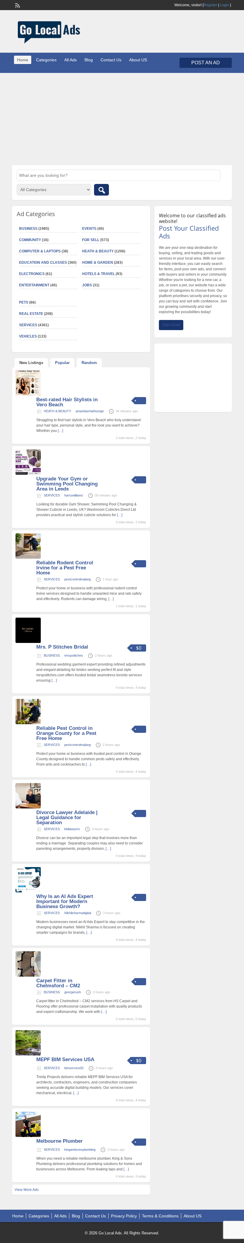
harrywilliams (73, 495)
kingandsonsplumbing (80, 1149)
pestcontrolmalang (77, 579)
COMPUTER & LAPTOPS (40, 251)
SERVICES (52, 495)
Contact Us (111, 59)
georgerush (72, 992)
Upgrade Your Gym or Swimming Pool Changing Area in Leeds (67, 484)
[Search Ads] (101, 190)
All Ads (70, 59)
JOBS (87, 285)
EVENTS (89, 229)
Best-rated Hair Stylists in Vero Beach (67, 402)
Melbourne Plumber (59, 1141)
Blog (89, 59)
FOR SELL (90, 240)
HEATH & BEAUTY (98, 251)
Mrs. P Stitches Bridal (62, 647)
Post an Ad (205, 62)
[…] (60, 431)
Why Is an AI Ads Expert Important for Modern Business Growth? (64, 901)
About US (138, 59)
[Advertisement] (122, 119)
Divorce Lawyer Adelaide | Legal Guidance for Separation (67, 817)
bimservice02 (74, 1068)
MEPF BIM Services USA (65, 1059)
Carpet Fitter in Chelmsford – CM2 (58, 983)
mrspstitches (73, 655)
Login (224, 5)
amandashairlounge (90, 411)
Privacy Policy (124, 1216)
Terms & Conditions (160, 1216)
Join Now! (171, 325)
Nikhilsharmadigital (77, 913)
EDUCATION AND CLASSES (43, 262)
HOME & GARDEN (97, 262)
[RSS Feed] (17, 4)
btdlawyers (72, 829)
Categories (46, 59)
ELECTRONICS (32, 274)
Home (22, 59)
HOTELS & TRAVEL (98, 274)
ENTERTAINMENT (34, 285)
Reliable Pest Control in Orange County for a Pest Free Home (66, 733)
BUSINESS (52, 655)
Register (210, 5)
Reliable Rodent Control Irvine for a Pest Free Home (64, 568)
